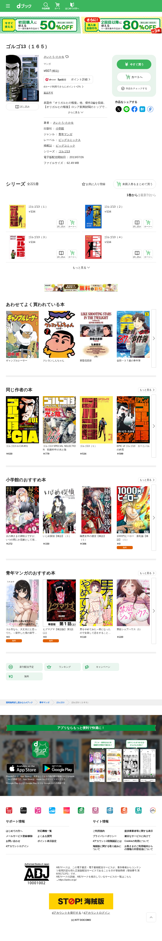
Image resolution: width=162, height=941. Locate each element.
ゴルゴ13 (64, 151)
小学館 (60, 128)
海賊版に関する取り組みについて (107, 848)
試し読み (25, 106)
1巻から (132, 195)
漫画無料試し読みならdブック (19, 703)
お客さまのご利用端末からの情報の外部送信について (138, 848)
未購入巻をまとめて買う (137, 184)
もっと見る (146, 389)
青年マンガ (65, 134)
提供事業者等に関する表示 (138, 831)
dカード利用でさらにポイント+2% (62, 86)
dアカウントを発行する (66, 912)
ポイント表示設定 (47, 841)
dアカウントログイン (17, 846)
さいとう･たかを (54, 56)
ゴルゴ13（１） (38, 206)
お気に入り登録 (95, 184)
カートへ (136, 77)
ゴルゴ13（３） (38, 237)
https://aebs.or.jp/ (67, 879)
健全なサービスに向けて (137, 836)
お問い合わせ (13, 841)
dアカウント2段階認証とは (107, 841)
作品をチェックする (136, 88)
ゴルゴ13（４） (114, 237)
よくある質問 (45, 836)
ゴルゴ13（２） (114, 206)
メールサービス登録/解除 (19, 836)
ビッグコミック (65, 145)
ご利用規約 (99, 831)
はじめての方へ (14, 831)
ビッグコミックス (69, 139)
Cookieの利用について (136, 841)
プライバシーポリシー (105, 836)
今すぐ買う (137, 64)
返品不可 (48, 92)
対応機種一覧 (45, 831)
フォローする (67, 57)
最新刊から (148, 195)
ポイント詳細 (79, 79)
